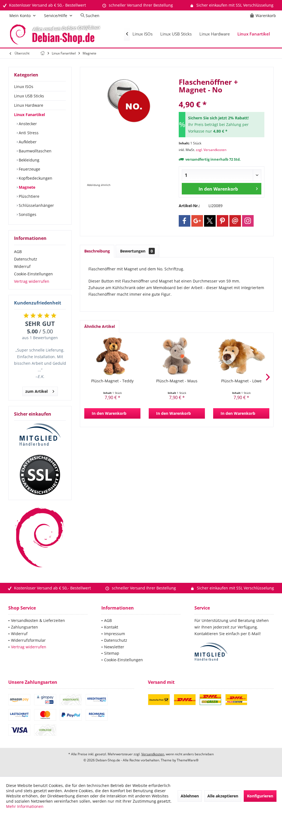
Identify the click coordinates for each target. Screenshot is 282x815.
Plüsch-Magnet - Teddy (112, 380)
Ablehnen (190, 795)
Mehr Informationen (25, 806)
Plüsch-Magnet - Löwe (241, 380)
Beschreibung (97, 251)
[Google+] (197, 221)
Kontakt (111, 627)
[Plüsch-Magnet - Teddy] (112, 356)
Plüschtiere (28, 196)
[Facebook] (184, 221)
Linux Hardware (28, 105)
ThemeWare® (188, 760)
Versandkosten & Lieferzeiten (38, 620)
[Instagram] (248, 221)
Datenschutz (25, 259)
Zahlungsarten (24, 627)
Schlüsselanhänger (36, 205)
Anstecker (27, 123)
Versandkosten (152, 754)
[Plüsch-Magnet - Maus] (177, 356)
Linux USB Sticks (29, 95)
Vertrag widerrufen (31, 281)
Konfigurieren (260, 795)
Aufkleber (27, 141)
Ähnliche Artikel (99, 326)
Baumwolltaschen (34, 150)
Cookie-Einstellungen (33, 273)
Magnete (26, 187)
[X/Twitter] (210, 221)
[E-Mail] (235, 221)
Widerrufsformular (28, 640)
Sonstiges (27, 214)
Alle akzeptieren (222, 795)
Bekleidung (28, 160)
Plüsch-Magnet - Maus (176, 380)
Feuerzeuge (29, 169)
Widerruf (22, 266)
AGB (18, 251)
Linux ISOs (23, 86)
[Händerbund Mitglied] (40, 434)
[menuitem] (264, 15)
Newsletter (114, 646)
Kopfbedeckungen (35, 178)
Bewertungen (136, 251)
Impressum (114, 633)
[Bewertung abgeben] (221, 97)
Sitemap (111, 653)
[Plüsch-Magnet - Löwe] (241, 356)
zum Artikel (36, 391)
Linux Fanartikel (29, 114)
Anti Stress (28, 132)
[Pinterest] (222, 221)
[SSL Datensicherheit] (40, 475)
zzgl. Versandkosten (211, 149)
